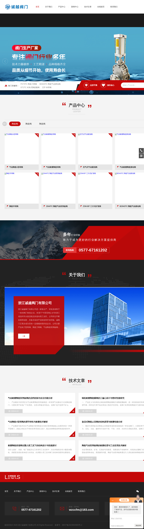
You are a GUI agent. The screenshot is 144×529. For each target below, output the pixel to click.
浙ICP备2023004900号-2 (72, 525)
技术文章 (87, 7)
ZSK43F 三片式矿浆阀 (92, 206)
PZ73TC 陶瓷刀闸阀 (29, 84)
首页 (37, 7)
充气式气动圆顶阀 (90, 167)
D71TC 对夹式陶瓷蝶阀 (30, 87)
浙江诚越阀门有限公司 (35, 303)
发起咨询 (138, 525)
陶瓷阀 (15, 124)
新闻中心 (74, 7)
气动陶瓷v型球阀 (16, 167)
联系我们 (114, 7)
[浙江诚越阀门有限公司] (16, 7)
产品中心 (61, 7)
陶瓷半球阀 (13, 206)
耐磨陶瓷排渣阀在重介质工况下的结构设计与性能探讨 (32, 445)
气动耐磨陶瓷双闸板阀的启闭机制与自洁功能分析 (30, 398)
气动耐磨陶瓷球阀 (53, 167)
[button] (5, 61)
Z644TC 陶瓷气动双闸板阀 (57, 206)
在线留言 (101, 7)
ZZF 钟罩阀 (46, 87)
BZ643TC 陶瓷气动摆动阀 (50, 84)
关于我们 (48, 7)
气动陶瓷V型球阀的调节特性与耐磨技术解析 (28, 422)
